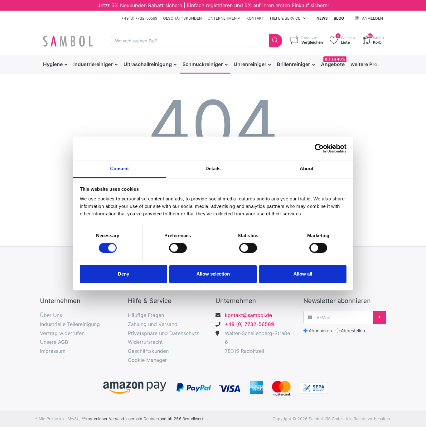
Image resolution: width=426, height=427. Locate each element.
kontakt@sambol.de (248, 315)
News (322, 18)
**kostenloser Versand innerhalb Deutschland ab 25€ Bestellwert (142, 418)
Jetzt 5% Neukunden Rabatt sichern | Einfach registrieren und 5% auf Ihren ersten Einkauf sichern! (213, 5)
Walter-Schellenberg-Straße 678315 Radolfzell (257, 342)
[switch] (178, 248)
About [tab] (306, 168)
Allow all (302, 273)
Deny (123, 273)
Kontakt (255, 18)
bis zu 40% (335, 59)
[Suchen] (275, 40)
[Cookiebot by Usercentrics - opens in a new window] (319, 148)
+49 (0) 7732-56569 (139, 18)
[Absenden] (379, 317)
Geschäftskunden (182, 18)
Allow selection (213, 273)
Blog (339, 18)
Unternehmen (223, 18)
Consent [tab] (119, 168)
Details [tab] (213, 168)
